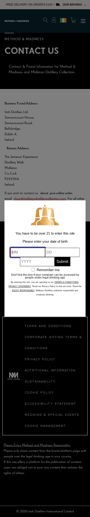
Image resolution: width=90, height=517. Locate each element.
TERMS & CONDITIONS (66, 282)
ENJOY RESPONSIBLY (23, 290)
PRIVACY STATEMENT (20, 286)
